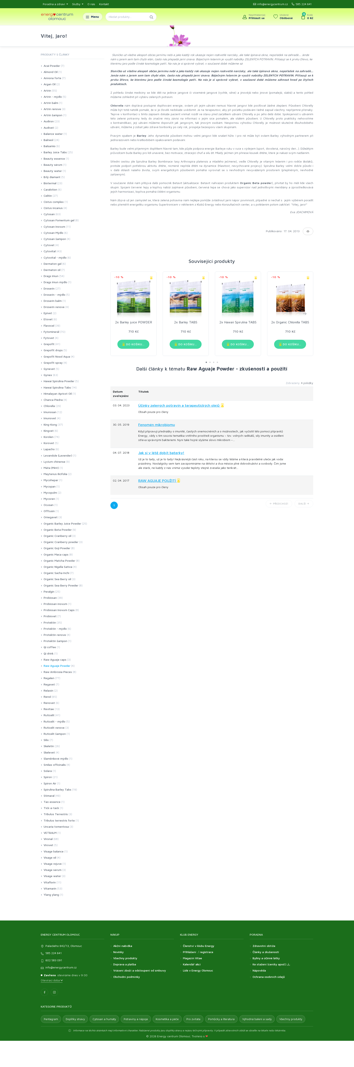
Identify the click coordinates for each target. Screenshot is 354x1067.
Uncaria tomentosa (56, 826)
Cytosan (49, 214)
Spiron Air (50, 783)
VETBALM (50, 832)
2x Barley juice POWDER (133, 322)
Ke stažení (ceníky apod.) (270, 964)
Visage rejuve (53, 863)
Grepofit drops (53, 350)
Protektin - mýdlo (55, 628)
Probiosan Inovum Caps (59, 610)
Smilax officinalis (55, 764)
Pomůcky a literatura (221, 1019)
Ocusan (48, 505)
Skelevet (49, 752)
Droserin (49, 288)
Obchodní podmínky (126, 976)
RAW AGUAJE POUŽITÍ (157, 480)
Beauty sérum (53, 164)
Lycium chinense (54, 461)
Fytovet (49, 338)
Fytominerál (51, 331)
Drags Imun (51, 276)
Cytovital (50, 251)
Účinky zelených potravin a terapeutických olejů (179, 405)
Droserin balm (53, 300)
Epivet (48, 313)
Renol (47, 696)
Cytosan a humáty (104, 1019)
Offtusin (49, 511)
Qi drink (48, 653)
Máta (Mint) (51, 467)
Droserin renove (54, 307)
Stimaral (49, 795)
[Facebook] (44, 992)
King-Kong (50, 424)
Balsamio (50, 146)
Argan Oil (50, 84)
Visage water (52, 876)
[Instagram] (54, 992)
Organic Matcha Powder (59, 560)
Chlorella (49, 406)
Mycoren (49, 498)
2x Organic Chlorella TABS (290, 322)
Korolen (48, 437)
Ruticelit (49, 715)
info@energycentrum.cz (272, 4)
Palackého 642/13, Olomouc (63, 946)
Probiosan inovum (55, 604)
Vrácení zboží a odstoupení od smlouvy (139, 970)
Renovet (49, 703)
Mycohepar (51, 480)
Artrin (47, 90)
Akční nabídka (122, 946)
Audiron (49, 121)
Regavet (49, 684)
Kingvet (49, 430)
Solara (48, 771)
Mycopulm (50, 492)
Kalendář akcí (192, 964)
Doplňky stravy (75, 1019)
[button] (206, 362)
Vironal (48, 839)
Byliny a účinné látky (266, 958)
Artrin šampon (53, 115)
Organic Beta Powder (58, 529)
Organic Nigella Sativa (58, 566)
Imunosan (50, 412)
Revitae (49, 709)
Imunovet (50, 418)
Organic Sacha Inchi (56, 573)
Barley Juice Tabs (55, 152)
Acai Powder (52, 65)
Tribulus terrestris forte (59, 820)
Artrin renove (52, 109)
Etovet (48, 319)
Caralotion (50, 189)
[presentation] (119, 313)
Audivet (49, 127)
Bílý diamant (52, 177)
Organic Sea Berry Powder (61, 585)
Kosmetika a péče (167, 1019)
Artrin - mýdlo (53, 96)
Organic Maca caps (56, 554)
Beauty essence (54, 158)
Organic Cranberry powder (61, 542)
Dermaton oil (52, 270)
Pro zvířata (193, 1019)
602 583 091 (53, 960)
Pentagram (51, 1019)
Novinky (118, 952)
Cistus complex (54, 201)
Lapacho (49, 449)
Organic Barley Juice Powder (62, 523)
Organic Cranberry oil (57, 535)
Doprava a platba (124, 964)
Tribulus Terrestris (56, 814)
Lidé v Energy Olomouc (198, 970)
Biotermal (50, 183)
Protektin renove (55, 634)
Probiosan (50, 597)
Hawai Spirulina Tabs (57, 387)
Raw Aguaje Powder (57, 665)
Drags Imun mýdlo (55, 282)
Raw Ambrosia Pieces (58, 672)
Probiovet (50, 616)
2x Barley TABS (185, 322)
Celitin (48, 195)
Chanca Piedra (53, 399)
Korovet (49, 443)
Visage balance (54, 851)
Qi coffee (50, 647)
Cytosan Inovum (54, 226)
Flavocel (49, 325)
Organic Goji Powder (57, 548)
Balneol (48, 140)
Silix (46, 740)
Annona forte (52, 78)
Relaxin (48, 690)
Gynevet (49, 368)
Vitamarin (50, 888)
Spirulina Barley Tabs (57, 789)
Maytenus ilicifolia (55, 474)
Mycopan (50, 486)
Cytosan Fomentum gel (59, 220)
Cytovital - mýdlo (55, 257)
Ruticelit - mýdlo (54, 721)
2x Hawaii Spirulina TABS (237, 322)
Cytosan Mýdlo (53, 232)
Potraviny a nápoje (136, 1019)
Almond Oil (51, 72)
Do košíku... (135, 344)
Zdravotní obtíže (264, 946)
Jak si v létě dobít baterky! (161, 453)
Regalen (49, 678)
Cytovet (49, 245)
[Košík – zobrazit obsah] (307, 17)
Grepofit (49, 344)
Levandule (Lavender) (58, 455)
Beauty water (53, 171)
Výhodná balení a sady (257, 1019)
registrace (206, 952)
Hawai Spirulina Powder (59, 381)
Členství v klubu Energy (198, 946)
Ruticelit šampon (55, 733)
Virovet (48, 845)
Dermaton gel (52, 263)
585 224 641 (304, 4)
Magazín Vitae (192, 958)
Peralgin (49, 591)
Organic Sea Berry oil (57, 579)
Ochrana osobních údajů (269, 976)
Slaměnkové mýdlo (56, 758)
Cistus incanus (53, 208)
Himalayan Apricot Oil (58, 393)
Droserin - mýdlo (54, 294)
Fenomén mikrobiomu (156, 425)
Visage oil (50, 857)
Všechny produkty (125, 958)
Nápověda (259, 970)
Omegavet (51, 517)
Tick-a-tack (51, 808)
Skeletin (49, 746)
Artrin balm (51, 103)
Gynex (48, 375)
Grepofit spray (53, 362)
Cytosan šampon (55, 239)
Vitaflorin (50, 882)
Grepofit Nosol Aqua (57, 356)
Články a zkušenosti (266, 952)
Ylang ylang (51, 894)
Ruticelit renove (54, 727)
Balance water (53, 133)
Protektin (50, 622)
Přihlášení (189, 952)
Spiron (48, 777)
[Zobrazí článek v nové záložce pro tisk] (308, 231)
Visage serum (52, 870)
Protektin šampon (55, 641)
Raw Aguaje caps (55, 659)
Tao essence (52, 801)
